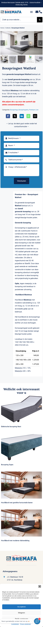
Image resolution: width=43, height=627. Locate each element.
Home (2, 28)
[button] (40, 586)
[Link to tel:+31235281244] (40, 12)
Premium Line (33, 110)
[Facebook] (8, 116)
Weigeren (21, 613)
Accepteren (21, 607)
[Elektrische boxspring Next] (21, 409)
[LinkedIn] (21, 116)
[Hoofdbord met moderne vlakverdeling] (21, 523)
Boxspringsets (23, 110)
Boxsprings (14, 110)
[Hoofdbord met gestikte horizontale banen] (21, 485)
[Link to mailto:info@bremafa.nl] (37, 12)
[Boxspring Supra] (21, 447)
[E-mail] (35, 116)
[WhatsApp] (28, 116)
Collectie (7, 28)
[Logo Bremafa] (11, 10)
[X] (14, 116)
